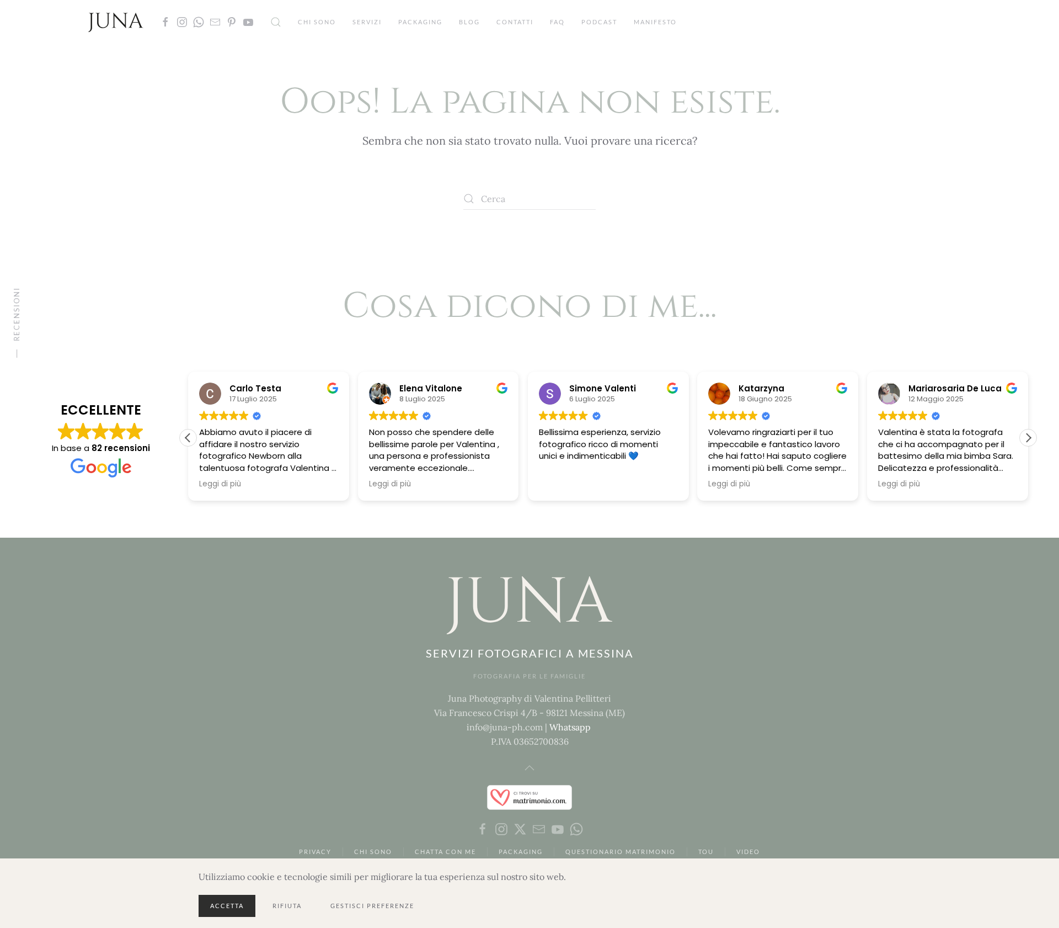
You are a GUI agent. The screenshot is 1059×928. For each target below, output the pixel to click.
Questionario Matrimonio (620, 851)
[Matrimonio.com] (529, 796)
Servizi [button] (367, 21)
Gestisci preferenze (372, 905)
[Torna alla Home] (115, 22)
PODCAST (599, 21)
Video (748, 851)
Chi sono (317, 21)
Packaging (420, 21)
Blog (469, 21)
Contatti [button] (514, 21)
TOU (706, 851)
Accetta (227, 905)
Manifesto (655, 21)
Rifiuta (287, 905)
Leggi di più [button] (220, 484)
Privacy (315, 851)
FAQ (557, 21)
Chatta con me (445, 851)
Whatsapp (570, 727)
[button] (275, 22)
